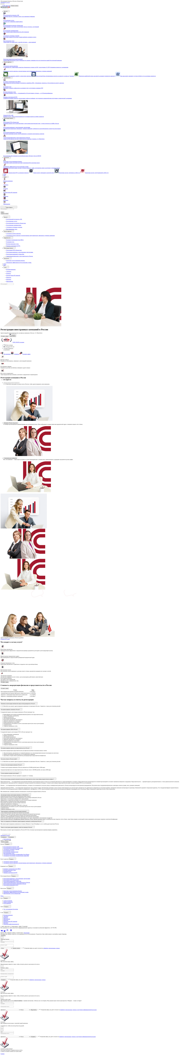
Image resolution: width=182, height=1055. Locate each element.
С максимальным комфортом (10, 458)
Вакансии (5, 920)
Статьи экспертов (7, 900)
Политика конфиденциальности (11, 924)
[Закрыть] (2, 937)
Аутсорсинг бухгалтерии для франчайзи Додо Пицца (16, 854)
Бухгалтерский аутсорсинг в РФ (11, 846)
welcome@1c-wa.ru (5, 2)
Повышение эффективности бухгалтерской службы (15, 892)
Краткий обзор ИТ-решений (10, 921)
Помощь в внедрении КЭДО (10, 872)
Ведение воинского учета (9, 870)
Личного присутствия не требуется (11, 382)
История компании (8, 915)
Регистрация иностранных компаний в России (14, 883)
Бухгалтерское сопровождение (10, 851)
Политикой (26, 932)
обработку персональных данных (52, 948)
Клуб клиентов (7, 903)
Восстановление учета (8, 853)
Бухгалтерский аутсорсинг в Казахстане (13, 848)
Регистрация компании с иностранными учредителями (16, 878)
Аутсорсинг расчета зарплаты (10, 861)
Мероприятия (6, 919)
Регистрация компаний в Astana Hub (12, 881)
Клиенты (5, 917)
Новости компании (8, 902)
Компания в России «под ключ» (11, 422)
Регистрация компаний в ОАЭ (10, 885)
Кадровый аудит (7, 871)
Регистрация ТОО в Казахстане (11, 879)
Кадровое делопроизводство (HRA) (12, 868)
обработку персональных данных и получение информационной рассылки (78, 1009)
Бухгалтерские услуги (8, 850)
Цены (2, 896)
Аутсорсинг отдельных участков (11, 849)
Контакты (5, 922)
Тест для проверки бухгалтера (10, 909)
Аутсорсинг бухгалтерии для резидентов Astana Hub (16, 855)
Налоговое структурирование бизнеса (12, 891)
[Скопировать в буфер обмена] (2, 4)
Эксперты (5, 916)
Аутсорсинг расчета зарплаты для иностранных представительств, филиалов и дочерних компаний (27, 863)
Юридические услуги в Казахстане (11, 893)
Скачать (2, 1053)
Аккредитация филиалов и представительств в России (16, 882)
